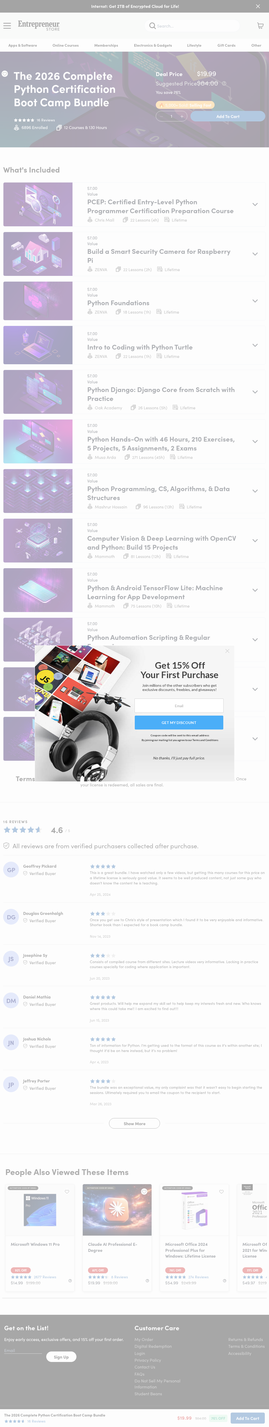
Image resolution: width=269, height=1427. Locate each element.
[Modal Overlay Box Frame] (135, 713)
